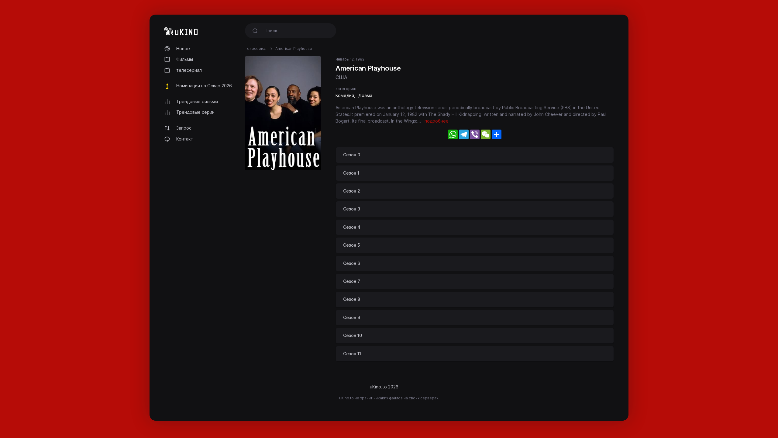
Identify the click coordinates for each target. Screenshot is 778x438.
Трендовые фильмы (197, 101)
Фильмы (184, 59)
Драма (365, 95)
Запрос (183, 127)
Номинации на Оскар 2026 (204, 85)
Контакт (184, 138)
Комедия (345, 95)
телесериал (189, 70)
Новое (183, 48)
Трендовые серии (195, 112)
